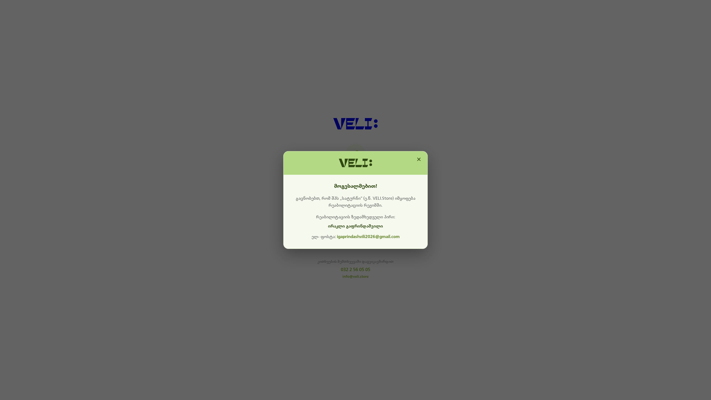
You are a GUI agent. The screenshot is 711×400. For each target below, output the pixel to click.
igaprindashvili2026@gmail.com (368, 236)
